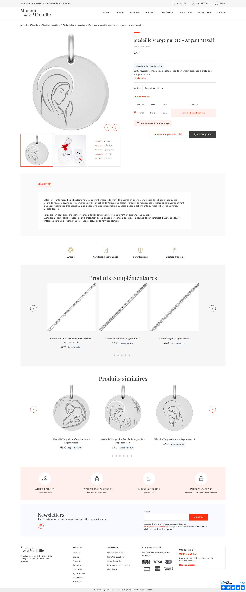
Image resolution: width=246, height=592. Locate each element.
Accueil (23, 25)
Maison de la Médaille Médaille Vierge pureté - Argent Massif (115, 25)
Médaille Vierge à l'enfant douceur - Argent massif (71, 441)
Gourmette (151, 12)
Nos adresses (204, 12)
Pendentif (135, 12)
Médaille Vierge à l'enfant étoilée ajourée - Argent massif (123, 441)
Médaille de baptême (50, 25)
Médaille (107, 12)
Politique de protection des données (136, 590)
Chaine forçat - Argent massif (174, 338)
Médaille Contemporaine (74, 25)
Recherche (181, 3)
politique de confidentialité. (156, 526)
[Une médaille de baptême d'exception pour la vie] (32, 549)
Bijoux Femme (185, 12)
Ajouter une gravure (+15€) (168, 134)
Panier (222, 3)
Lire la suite (140, 78)
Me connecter (202, 3)
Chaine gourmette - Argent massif (123, 338)
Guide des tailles (142, 96)
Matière (137, 88)
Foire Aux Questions (116, 557)
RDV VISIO (221, 12)
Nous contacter (187, 565)
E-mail (147, 512)
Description (44, 184)
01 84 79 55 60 (187, 553)
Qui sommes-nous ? (116, 553)
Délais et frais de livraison (118, 565)
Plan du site (112, 569)
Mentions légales (101, 590)
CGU (117, 590)
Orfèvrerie (167, 12)
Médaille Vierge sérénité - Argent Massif (174, 439)
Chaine (120, 12)
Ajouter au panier (203, 134)
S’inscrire (198, 517)
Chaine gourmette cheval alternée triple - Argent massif (71, 340)
